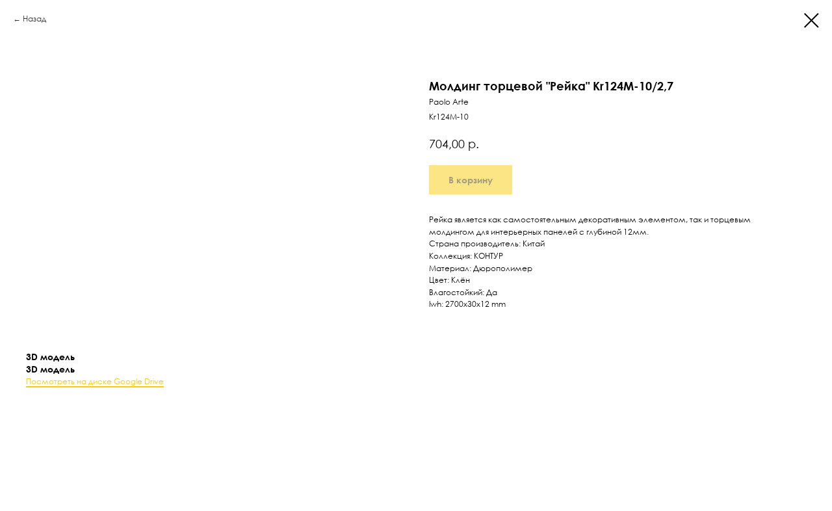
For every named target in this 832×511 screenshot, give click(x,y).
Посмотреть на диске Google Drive (95, 381)
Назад (34, 18)
